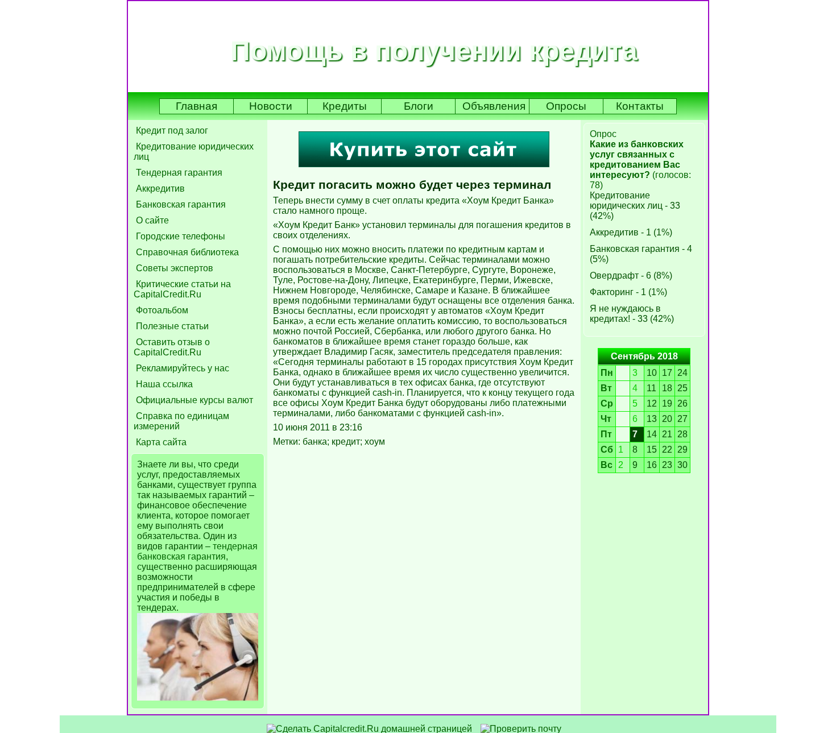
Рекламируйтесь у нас (181, 368)
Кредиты (344, 106)
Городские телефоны (179, 236)
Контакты (640, 106)
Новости (270, 106)
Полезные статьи (171, 326)
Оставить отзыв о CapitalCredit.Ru (172, 347)
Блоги (418, 106)
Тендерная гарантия (178, 172)
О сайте (151, 220)
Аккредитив (159, 188)
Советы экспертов (173, 268)
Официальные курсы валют (193, 400)
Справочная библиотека (186, 252)
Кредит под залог (171, 130)
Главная (196, 106)
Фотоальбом (161, 310)
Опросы (566, 106)
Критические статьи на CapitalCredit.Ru (182, 289)
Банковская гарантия (180, 204)
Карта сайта (160, 442)
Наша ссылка (163, 384)
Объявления (493, 106)
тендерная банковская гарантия (197, 551)
